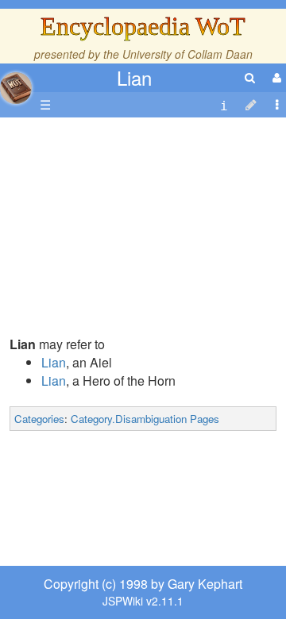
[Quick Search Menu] (250, 77)
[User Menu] (275, 77)
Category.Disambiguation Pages (145, 418)
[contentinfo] (224, 105)
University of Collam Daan (187, 54)
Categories (39, 418)
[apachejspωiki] (16, 83)
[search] (250, 77)
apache (16, 88)
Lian (134, 77)
